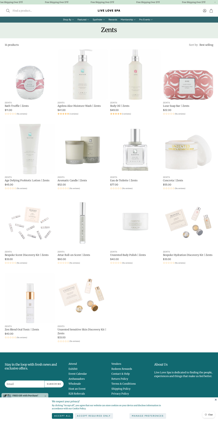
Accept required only (94, 416)
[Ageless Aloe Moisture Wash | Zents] (83, 74)
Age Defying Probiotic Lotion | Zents (27, 180)
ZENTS (8, 102)
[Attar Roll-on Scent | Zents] (83, 223)
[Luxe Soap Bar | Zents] (188, 74)
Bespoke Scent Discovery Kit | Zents (26, 255)
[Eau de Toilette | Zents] (135, 149)
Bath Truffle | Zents (17, 106)
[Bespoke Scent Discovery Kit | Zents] (30, 223)
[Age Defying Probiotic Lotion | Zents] (30, 149)
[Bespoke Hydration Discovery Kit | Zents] (188, 223)
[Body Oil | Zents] (135, 74)
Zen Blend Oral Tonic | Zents (22, 329)
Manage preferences (148, 416)
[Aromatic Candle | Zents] (83, 149)
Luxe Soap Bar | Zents (176, 106)
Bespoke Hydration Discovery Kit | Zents (187, 255)
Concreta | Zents (173, 180)
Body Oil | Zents (119, 106)
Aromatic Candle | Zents (72, 180)
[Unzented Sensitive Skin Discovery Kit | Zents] (83, 298)
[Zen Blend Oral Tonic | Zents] (30, 298)
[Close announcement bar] (215, 2)
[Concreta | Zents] (188, 149)
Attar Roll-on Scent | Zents (74, 255)
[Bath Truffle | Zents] (30, 74)
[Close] (216, 399)
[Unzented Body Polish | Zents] (135, 223)
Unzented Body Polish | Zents (128, 255)
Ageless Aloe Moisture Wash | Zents (79, 106)
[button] (28, 10)
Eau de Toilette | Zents (123, 180)
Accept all (62, 416)
